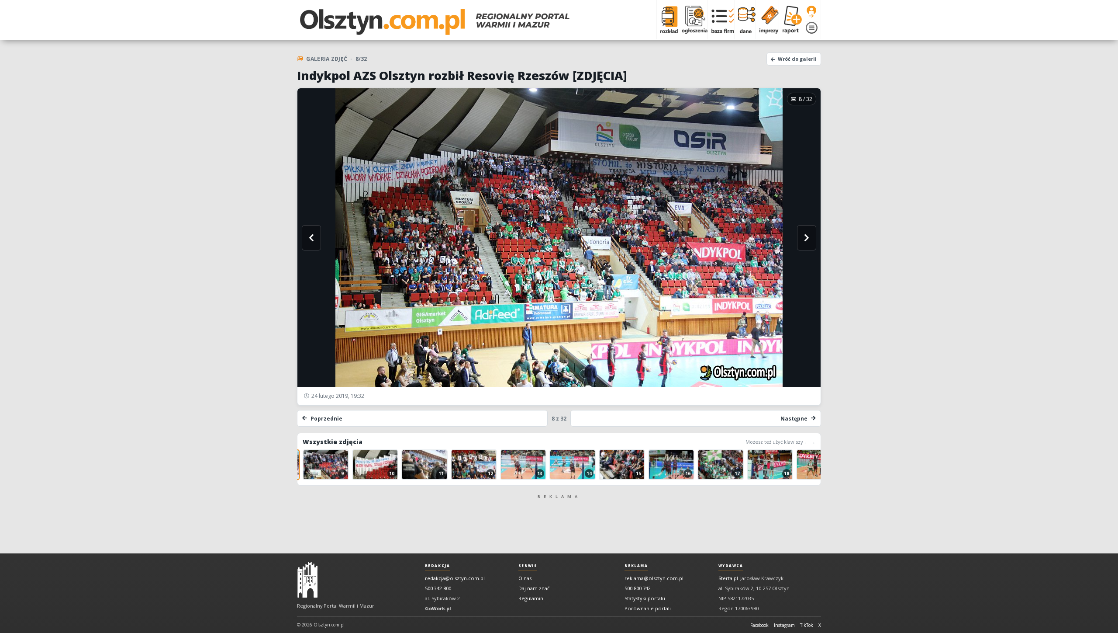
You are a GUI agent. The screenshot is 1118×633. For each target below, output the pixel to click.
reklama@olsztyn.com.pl (654, 578)
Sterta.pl (728, 578)
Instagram (784, 625)
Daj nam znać (533, 588)
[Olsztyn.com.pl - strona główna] (307, 579)
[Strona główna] (434, 22)
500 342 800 (438, 588)
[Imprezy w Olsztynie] (767, 19)
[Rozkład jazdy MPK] (667, 19)
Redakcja (437, 565)
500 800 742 (638, 588)
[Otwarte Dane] (745, 19)
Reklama (636, 565)
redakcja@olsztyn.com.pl (455, 578)
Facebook (759, 625)
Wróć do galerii (797, 59)
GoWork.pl (438, 608)
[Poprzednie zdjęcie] (311, 237)
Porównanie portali (648, 608)
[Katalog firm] (720, 19)
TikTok (806, 625)
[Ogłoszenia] (692, 19)
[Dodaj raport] (790, 19)
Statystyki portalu (645, 598)
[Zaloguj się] (811, 11)
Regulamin (530, 598)
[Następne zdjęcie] (806, 237)
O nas (524, 578)
